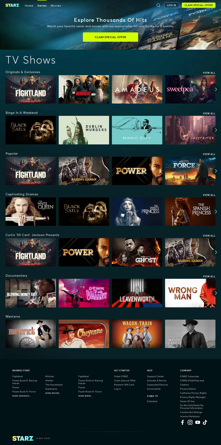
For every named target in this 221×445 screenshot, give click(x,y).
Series (42, 5)
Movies (56, 5)
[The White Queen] (31, 211)
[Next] (216, 89)
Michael (49, 376)
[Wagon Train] (137, 334)
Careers (184, 384)
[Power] (137, 171)
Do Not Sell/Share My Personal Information (191, 406)
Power (15, 387)
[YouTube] (197, 422)
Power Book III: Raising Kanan (24, 382)
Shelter (49, 380)
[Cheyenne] (84, 334)
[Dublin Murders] (84, 130)
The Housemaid (54, 384)
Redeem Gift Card (124, 384)
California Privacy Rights (193, 393)
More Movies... (53, 393)
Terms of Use (187, 401)
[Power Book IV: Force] (190, 171)
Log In (117, 389)
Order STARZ (121, 376)
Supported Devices (157, 384)
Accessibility (154, 389)
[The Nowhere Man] (84, 89)
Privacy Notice (188, 389)
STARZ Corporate (189, 376)
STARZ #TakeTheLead (192, 380)
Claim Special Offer (125, 380)
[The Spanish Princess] (190, 211)
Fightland (17, 376)
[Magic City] (137, 130)
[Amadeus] (137, 89)
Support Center (155, 376)
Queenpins (51, 389)
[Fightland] (31, 89)
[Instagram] (190, 422)
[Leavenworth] (137, 293)
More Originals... (21, 396)
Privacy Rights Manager (193, 397)
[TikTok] (205, 422)
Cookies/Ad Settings (191, 412)
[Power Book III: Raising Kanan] (84, 171)
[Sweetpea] (190, 89)
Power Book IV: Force (24, 391)
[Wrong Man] (190, 293)
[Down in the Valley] (84, 293)
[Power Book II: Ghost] (137, 252)
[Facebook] (182, 422)
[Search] (158, 5)
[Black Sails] (31, 130)
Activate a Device (156, 380)
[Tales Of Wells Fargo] (190, 334)
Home (29, 5)
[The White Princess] (137, 211)
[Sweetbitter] (190, 130)
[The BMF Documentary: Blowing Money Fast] (31, 293)
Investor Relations (190, 416)
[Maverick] (31, 334)
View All (209, 72)
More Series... (85, 396)
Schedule (152, 401)
